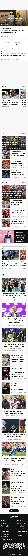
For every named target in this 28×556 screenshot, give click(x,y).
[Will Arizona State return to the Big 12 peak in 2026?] (14, 502)
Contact (3, 523)
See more (14, 511)
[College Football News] (6, 28)
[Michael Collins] (6, 106)
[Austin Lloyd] (9, 439)
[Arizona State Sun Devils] (17, 497)
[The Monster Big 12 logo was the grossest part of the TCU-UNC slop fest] (14, 289)
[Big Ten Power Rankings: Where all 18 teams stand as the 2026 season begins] (14, 223)
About (3, 520)
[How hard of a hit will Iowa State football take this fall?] (14, 430)
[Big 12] (12, 469)
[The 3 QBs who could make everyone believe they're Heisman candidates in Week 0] (14, 213)
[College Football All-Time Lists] (18, 369)
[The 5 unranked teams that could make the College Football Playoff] (14, 164)
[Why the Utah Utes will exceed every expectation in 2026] (14, 406)
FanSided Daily (5, 526)
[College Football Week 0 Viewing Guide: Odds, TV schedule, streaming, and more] (14, 203)
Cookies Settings (6, 539)
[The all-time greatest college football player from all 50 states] (14, 373)
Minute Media (10, 543)
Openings (20, 520)
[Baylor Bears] (14, 383)
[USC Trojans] (3, 40)
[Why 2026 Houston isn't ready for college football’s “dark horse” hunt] (14, 474)
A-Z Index (20, 535)
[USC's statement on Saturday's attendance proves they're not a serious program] (14, 44)
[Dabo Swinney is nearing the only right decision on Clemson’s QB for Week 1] (14, 55)
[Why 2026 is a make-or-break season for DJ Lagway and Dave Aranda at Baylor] (14, 388)
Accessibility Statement (5, 535)
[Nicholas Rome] (5, 24)
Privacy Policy (5, 529)
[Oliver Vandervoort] (14, 379)
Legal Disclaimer (22, 531)
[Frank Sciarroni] (14, 392)
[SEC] (2, 16)
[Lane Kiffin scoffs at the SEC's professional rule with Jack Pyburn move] (14, 143)
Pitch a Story (20, 526)
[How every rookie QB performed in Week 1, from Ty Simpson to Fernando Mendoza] (14, 454)
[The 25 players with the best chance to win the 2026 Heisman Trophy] (14, 174)
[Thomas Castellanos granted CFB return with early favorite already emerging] (14, 360)
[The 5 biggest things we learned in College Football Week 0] (14, 32)
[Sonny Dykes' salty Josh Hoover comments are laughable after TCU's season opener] (14, 315)
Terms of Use (21, 529)
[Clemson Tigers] (4, 52)
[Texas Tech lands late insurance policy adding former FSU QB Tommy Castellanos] (14, 340)
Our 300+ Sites (21, 523)
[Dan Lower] (9, 415)
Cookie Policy (5, 531)
